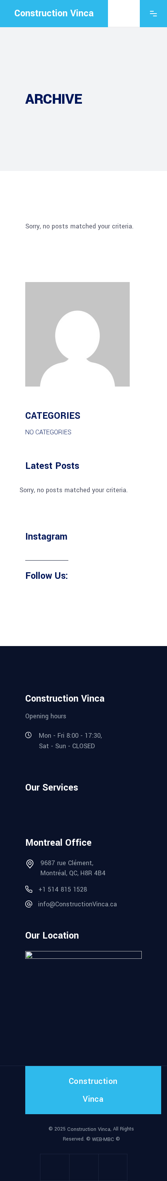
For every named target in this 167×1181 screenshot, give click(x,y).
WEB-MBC (103, 1139)
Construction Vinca (88, 1128)
